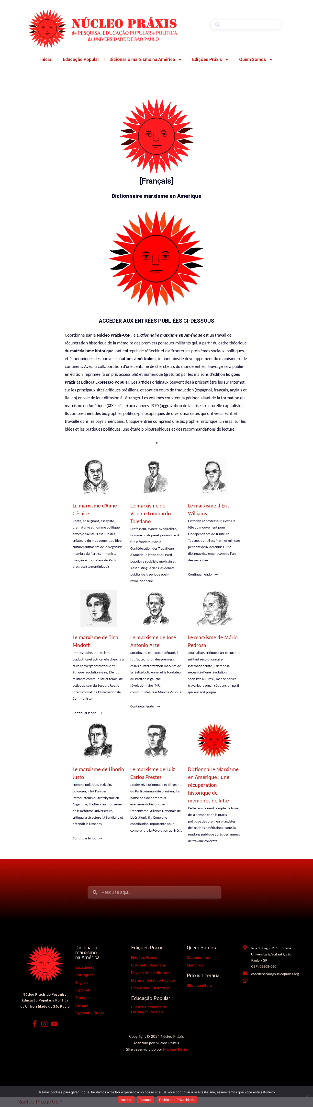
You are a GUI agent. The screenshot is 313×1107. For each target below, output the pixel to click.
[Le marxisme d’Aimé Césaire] (98, 476)
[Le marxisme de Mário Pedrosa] (214, 608)
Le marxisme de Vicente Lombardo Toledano (150, 514)
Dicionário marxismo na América (142, 59)
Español (82, 990)
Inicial (46, 59)
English (81, 982)
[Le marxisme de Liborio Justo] (98, 740)
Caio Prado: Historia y (150, 988)
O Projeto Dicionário (148, 965)
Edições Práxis (207, 59)
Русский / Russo (89, 1013)
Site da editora (199, 985)
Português (84, 975)
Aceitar (126, 1100)
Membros (195, 965)
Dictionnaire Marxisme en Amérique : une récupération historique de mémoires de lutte (213, 785)
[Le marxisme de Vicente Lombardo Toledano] (156, 476)
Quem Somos (252, 59)
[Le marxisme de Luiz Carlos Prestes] (156, 740)
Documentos (198, 957)
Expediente (85, 967)
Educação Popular (81, 59)
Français (82, 998)
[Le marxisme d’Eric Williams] (214, 476)
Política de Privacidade (177, 1100)
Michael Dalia (175, 1049)
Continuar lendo (207, 574)
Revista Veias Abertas (150, 973)
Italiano (81, 1005)
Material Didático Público (153, 980)
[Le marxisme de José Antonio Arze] (156, 608)
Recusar (145, 1100)
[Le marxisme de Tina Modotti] (98, 608)
